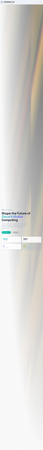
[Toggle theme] (39, 2)
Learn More (15, 232)
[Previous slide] (2, 229)
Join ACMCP (5, 232)
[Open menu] (41, 2)
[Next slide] (41, 229)
